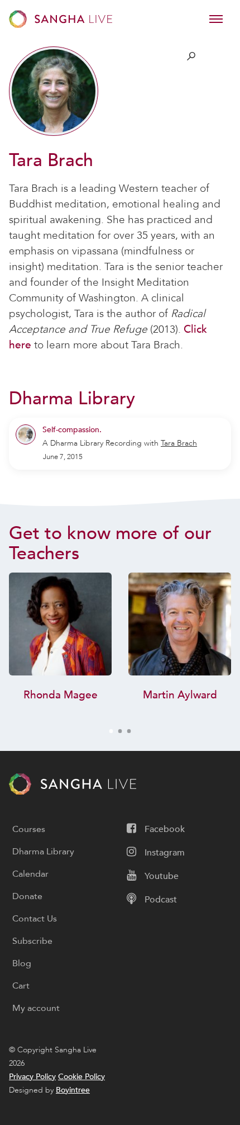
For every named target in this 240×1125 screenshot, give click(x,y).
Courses (28, 829)
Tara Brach (179, 443)
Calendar (30, 874)
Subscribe (32, 941)
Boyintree (73, 1090)
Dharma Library (43, 851)
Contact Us (34, 919)
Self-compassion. (72, 429)
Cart (21, 986)
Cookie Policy (81, 1076)
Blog (21, 963)
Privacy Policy (32, 1076)
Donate (27, 896)
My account (36, 1008)
